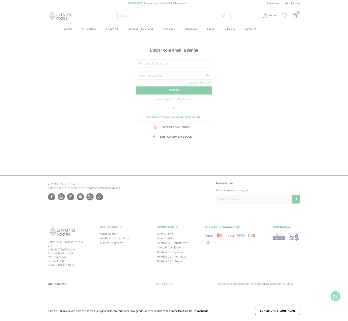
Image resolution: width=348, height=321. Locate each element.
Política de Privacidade (193, 311)
